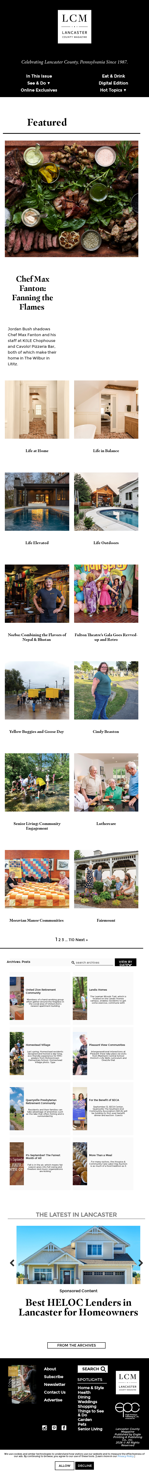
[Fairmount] (106, 879)
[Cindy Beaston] (106, 690)
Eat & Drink (113, 76)
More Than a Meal (100, 1155)
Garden (85, 1419)
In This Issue (39, 76)
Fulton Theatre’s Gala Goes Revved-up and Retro (106, 637)
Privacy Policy (126, 1456)
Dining (84, 1397)
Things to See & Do (91, 1413)
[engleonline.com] (127, 1419)
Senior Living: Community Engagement (37, 826)
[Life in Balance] (106, 409)
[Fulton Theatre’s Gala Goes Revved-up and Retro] (106, 594)
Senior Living (90, 1429)
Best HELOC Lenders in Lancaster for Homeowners (78, 1307)
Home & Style (91, 1387)
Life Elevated (37, 542)
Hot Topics (111, 90)
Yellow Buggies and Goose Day (37, 731)
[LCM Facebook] (64, 1429)
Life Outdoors (106, 542)
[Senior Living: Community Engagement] (37, 782)
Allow (64, 1466)
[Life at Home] (37, 409)
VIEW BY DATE (125, 963)
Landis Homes (98, 989)
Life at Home (37, 450)
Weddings (87, 1401)
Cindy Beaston (106, 731)
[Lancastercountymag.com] (127, 1393)
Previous (13, 1262)
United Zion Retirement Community (41, 991)
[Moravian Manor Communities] (37, 879)
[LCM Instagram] (44, 1429)
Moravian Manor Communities (37, 920)
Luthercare (106, 823)
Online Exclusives (39, 90)
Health (84, 1392)
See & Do (36, 83)
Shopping (87, 1406)
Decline (85, 1466)
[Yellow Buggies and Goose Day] (37, 690)
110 (71, 939)
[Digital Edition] (21, 1402)
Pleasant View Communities (107, 1045)
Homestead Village (38, 1045)
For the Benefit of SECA (104, 1100)
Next (139, 1262)
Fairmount (106, 920)
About (50, 1369)
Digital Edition (113, 83)
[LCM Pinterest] (54, 1429)
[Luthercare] (106, 782)
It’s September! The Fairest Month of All (43, 1157)
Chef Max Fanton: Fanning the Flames (32, 292)
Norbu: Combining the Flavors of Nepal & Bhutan (37, 637)
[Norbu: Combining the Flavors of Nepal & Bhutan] (37, 594)
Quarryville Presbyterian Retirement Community (41, 1102)
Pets (82, 1424)
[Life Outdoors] (106, 501)
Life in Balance (106, 450)
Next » (81, 939)
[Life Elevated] (37, 501)
